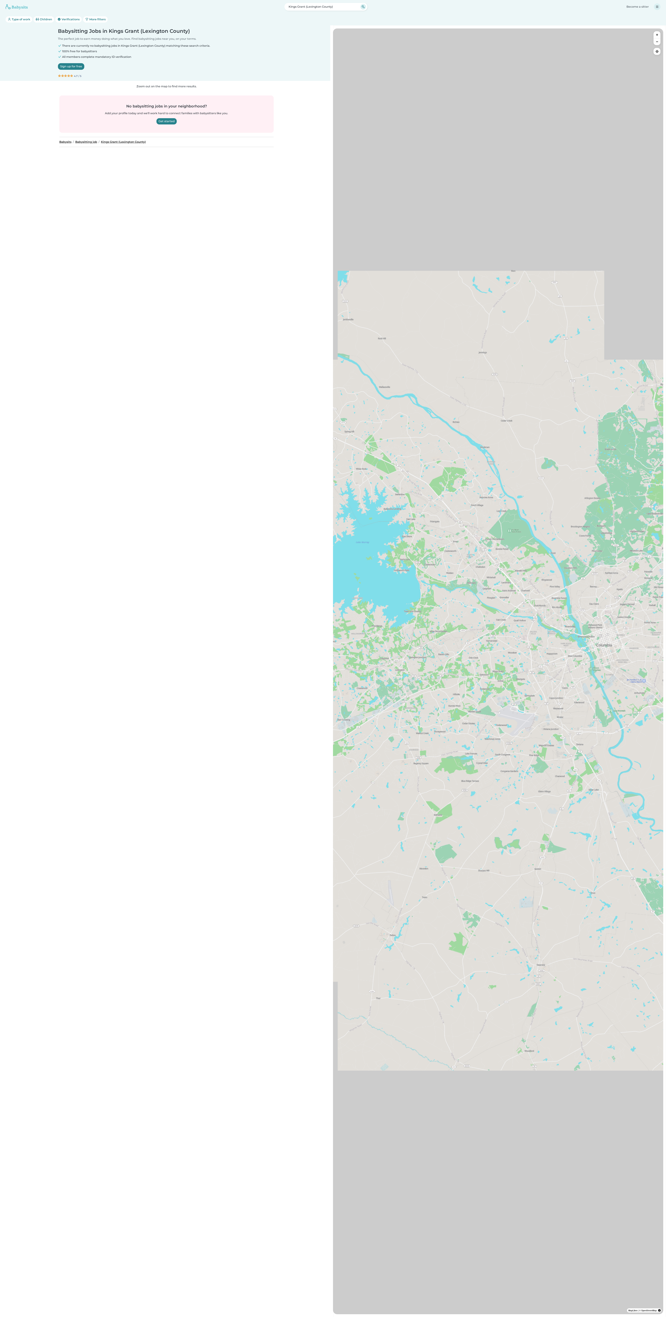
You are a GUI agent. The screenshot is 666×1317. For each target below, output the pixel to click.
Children (45, 19)
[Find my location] (657, 51)
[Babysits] (17, 7)
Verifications (70, 19)
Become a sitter (637, 6)
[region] (498, 671)
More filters (97, 19)
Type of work (20, 19)
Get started (167, 121)
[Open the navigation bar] (657, 6)
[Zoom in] (657, 34)
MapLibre (633, 1310)
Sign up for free (71, 66)
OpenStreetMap (649, 1310)
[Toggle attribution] (659, 1310)
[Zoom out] (657, 41)
